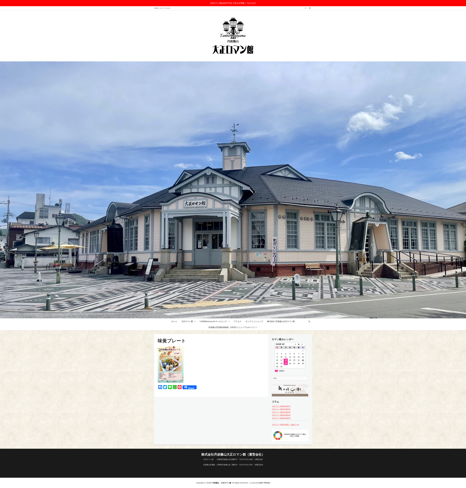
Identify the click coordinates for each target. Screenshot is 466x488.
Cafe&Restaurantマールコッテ (213, 321)
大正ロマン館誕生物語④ (281, 415)
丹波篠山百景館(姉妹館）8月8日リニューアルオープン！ (233, 327)
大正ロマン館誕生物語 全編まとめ (285, 424)
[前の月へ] (294, 344)
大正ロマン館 (187, 321)
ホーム (174, 321)
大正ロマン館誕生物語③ (281, 412)
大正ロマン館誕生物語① (281, 406)
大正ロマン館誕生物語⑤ (281, 418)
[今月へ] (298, 344)
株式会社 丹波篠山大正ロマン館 (281, 321)
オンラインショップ (254, 321)
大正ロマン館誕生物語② (281, 409)
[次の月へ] (303, 344)
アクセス (237, 321)
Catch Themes (264, 483)
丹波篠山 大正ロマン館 (221, 483)
